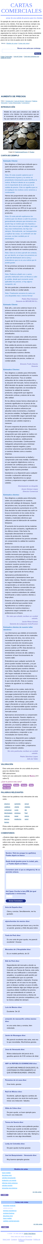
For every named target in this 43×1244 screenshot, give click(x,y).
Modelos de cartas (12, 43)
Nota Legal (6, 1239)
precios (6, 819)
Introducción (9, 101)
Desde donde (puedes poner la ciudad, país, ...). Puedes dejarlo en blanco (22, 862)
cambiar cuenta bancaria (11, 1221)
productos (17, 819)
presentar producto (9, 1205)
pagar (16, 816)
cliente (16, 807)
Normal (24, 785)
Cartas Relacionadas (15, 102)
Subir (4, 1195)
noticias (7, 816)
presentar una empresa (9, 1188)
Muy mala (6, 788)
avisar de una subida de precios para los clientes (24, 18)
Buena (16, 785)
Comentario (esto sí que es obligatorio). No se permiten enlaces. (23, 871)
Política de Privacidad (25, 1239)
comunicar (7, 810)
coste (16, 810)
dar (26, 810)
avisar (27, 804)
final (26, 813)
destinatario (8, 813)
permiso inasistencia (9, 1211)
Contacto (14, 1239)
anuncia (7, 804)
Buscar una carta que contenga (28, 48)
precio (27, 816)
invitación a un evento (9, 1180)
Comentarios (25, 102)
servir (26, 819)
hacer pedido (6, 1173)
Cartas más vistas (24, 43)
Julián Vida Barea (29, 1233)
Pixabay (32, 152)
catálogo (7, 807)
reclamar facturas (8, 1213)
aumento (17, 804)
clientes (27, 807)
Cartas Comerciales (21, 8)
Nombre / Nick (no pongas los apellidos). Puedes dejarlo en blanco (21, 854)
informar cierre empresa (10, 1183)
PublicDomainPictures (21, 152)
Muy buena (7, 785)
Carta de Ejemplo (19, 101)
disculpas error (7, 1175)
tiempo (6, 822)
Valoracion (28, 101)
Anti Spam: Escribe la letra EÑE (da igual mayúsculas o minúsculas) (21, 892)
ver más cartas (37, 1192)
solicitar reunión (7, 1185)
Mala (31, 785)
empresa (17, 813)
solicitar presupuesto (9, 1178)
